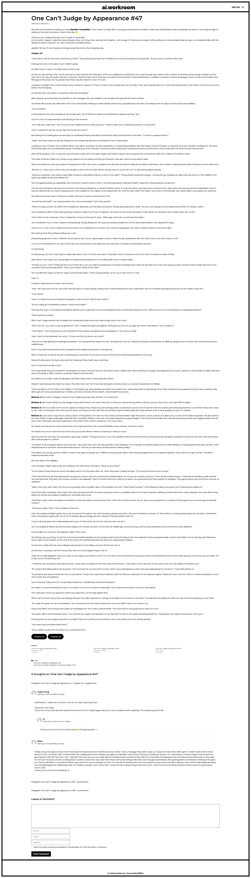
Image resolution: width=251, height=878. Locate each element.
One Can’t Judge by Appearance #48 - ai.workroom (65, 790)
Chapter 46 (39, 636)
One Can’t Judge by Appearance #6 (47, 663)
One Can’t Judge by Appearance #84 (168, 648)
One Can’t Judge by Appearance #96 (44, 648)
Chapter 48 (55, 636)
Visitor (236, 7)
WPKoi (140, 873)
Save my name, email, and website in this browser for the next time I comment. (70, 847)
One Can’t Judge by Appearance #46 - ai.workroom (64, 782)
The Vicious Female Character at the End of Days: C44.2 (55, 665)
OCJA (36, 661)
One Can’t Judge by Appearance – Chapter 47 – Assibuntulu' (69, 683)
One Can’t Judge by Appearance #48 (106, 648)
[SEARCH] (243, 7)
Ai (44, 719)
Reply (62, 694)
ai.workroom (118, 7)
